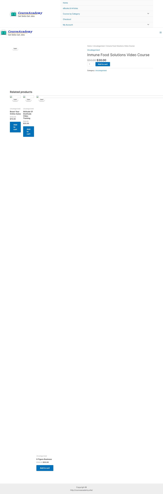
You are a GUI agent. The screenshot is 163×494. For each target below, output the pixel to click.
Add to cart (103, 64)
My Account (68, 25)
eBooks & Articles (70, 8)
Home (65, 3)
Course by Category (71, 14)
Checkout (67, 19)
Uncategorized (99, 46)
